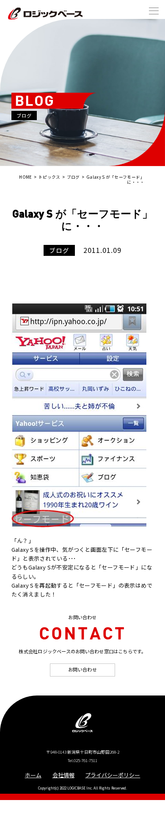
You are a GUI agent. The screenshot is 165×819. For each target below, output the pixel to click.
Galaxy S (22, 549)
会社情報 (63, 775)
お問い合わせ (82, 669)
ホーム (33, 775)
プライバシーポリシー (112, 775)
